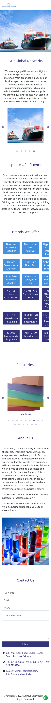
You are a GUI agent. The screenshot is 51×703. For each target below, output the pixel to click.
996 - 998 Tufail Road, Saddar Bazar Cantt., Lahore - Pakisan (24, 654)
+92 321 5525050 (15, 661)
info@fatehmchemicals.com (21, 674)
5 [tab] (34, 151)
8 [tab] (38, 420)
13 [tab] (27, 424)
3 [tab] (25, 151)
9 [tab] (42, 420)
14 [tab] (31, 424)
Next (47, 127)
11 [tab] (19, 424)
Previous (3, 127)
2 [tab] (21, 151)
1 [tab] (17, 151)
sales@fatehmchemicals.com (21, 670)
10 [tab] (14, 424)
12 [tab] (23, 424)
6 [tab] (29, 420)
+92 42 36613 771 (34, 661)
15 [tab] (36, 424)
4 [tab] (29, 151)
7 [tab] (34, 420)
